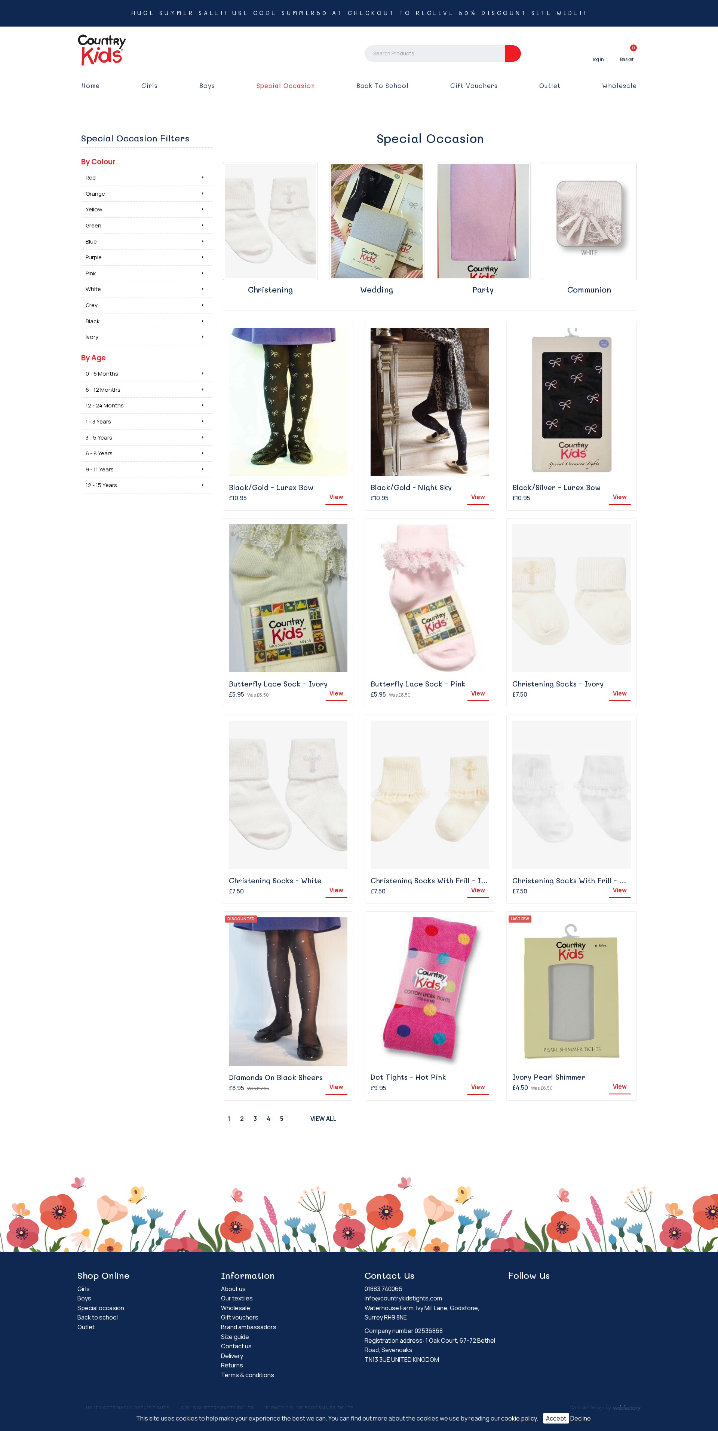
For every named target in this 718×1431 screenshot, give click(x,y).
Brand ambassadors (248, 1327)
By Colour (98, 161)
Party (483, 289)
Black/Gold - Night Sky (411, 487)
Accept (556, 1418)
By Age (93, 357)
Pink (91, 273)
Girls (149, 85)
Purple (94, 257)
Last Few (520, 918)
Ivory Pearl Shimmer (548, 1077)
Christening (270, 289)
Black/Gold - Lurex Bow (271, 487)
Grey (92, 305)
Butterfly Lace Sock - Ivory (278, 683)
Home (90, 85)
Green (93, 225)
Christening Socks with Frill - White (576, 880)
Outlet (550, 85)
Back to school (382, 85)
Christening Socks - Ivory (558, 683)
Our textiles (237, 1298)
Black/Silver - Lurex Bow (556, 487)
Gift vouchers (474, 85)
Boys (207, 85)
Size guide (235, 1337)
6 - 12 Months (103, 390)
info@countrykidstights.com (403, 1298)
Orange (95, 194)
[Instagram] (527, 1290)
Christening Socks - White (275, 880)
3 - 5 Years (99, 437)
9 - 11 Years (100, 469)
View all (323, 1118)
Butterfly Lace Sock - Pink (418, 683)
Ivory (92, 337)
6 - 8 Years (99, 453)
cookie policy (519, 1418)
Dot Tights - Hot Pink (408, 1077)
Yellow (94, 209)
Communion (589, 289)
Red (91, 177)
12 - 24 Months (105, 405)
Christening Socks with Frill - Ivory (434, 880)
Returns (232, 1365)
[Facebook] (513, 1290)
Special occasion (286, 85)
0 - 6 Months (102, 373)
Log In (598, 53)
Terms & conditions (247, 1375)
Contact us (236, 1346)
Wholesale (619, 85)
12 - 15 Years (101, 485)
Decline (580, 1418)
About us (233, 1289)
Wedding (376, 289)
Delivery (232, 1356)
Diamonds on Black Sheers (276, 1077)
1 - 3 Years (98, 421)
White (93, 289)
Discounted (241, 918)
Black (92, 321)
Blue (91, 241)
